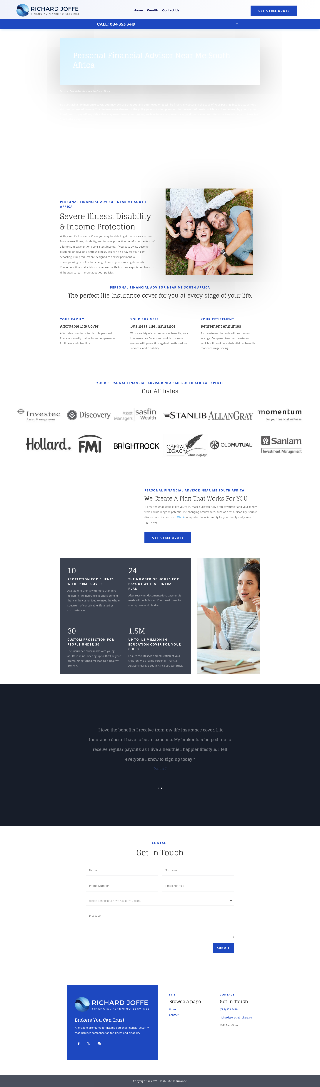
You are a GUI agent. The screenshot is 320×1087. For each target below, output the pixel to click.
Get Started (79, 134)
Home (138, 10)
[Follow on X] (89, 1044)
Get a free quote (273, 11)
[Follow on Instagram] (99, 1044)
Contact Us (170, 10)
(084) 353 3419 (229, 1009)
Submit (223, 948)
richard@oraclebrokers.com (237, 1017)
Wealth (152, 10)
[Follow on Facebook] (237, 24)
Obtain (181, 517)
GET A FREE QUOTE (167, 537)
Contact (174, 1015)
